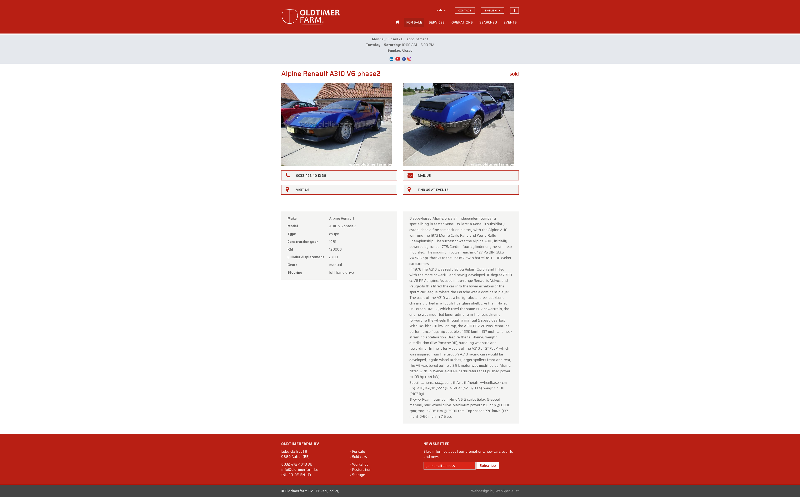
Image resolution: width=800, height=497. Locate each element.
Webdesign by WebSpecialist (495, 491)
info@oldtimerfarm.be (299, 469)
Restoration (361, 469)
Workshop (360, 464)
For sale (358, 451)
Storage (358, 474)
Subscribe (488, 465)
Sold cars (359, 456)
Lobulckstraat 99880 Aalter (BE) (295, 454)
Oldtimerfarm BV (299, 491)
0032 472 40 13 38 (296, 464)
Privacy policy (327, 491)
